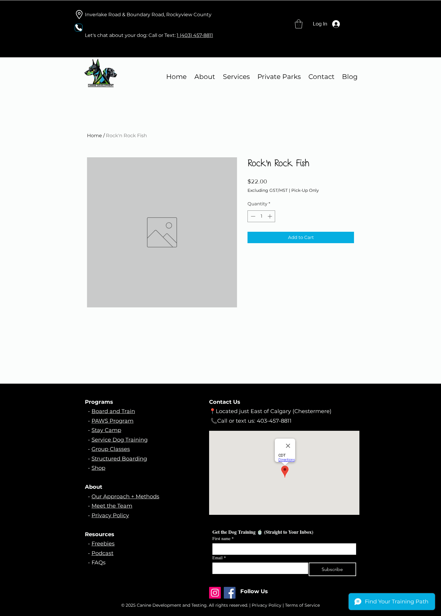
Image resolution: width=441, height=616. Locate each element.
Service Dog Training (120, 439)
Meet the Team (112, 506)
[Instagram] (215, 593)
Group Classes (111, 449)
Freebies (103, 543)
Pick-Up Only (305, 190)
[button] (298, 24)
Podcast (102, 553)
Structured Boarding (119, 458)
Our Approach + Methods (125, 496)
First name (223, 538)
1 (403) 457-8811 (195, 35)
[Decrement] (252, 216)
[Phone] (78, 28)
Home (94, 135)
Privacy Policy (110, 515)
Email (219, 557)
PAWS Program (113, 421)
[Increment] (270, 216)
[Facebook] (230, 593)
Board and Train (113, 411)
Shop (98, 468)
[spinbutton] (261, 216)
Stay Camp (106, 430)
